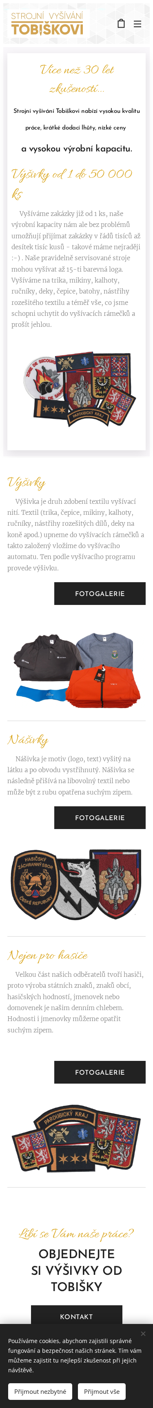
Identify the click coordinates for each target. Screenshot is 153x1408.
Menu (137, 23)
